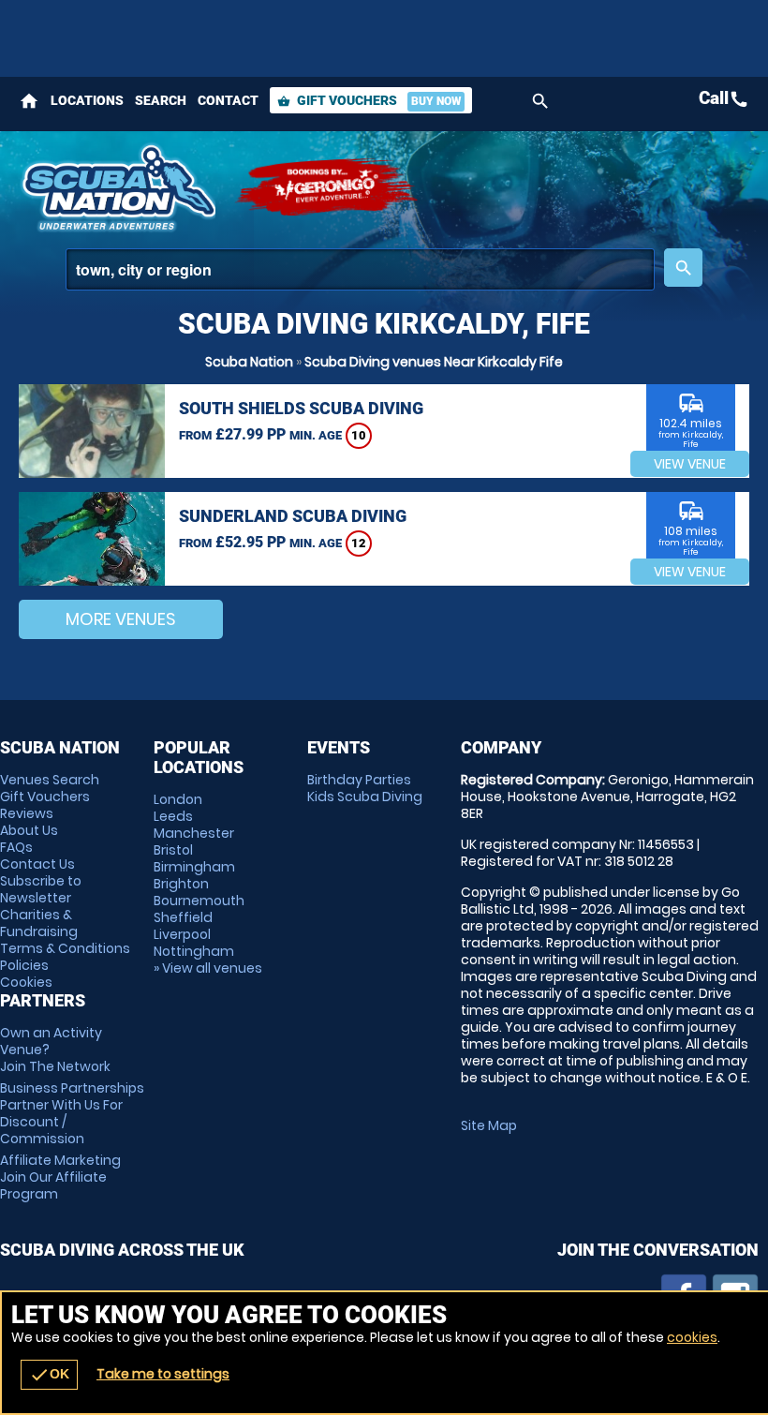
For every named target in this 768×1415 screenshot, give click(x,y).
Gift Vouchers (369, 100)
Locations (87, 100)
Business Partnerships (72, 1113)
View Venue (690, 463)
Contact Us (37, 864)
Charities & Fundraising (39, 923)
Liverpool (182, 934)
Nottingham (194, 951)
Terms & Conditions (65, 948)
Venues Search (49, 779)
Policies (24, 965)
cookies (692, 1337)
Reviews (26, 813)
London (178, 799)
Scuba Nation (249, 361)
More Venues (121, 619)
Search (160, 100)
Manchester (194, 833)
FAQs (16, 847)
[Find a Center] (360, 269)
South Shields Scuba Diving (301, 408)
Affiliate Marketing (60, 1177)
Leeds (173, 816)
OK (49, 1374)
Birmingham (194, 866)
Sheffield (183, 917)
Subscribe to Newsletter (40, 889)
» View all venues (208, 968)
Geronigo (327, 187)
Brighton (181, 883)
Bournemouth (199, 900)
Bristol (173, 850)
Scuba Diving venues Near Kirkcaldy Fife (433, 361)
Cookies (26, 982)
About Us (29, 830)
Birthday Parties (359, 779)
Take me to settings (162, 1373)
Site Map (489, 1125)
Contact (228, 100)
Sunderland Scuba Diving (292, 516)
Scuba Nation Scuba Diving (117, 187)
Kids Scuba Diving (364, 796)
